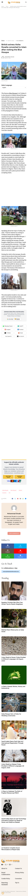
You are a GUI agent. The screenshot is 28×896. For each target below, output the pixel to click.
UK (9, 492)
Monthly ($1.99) (19, 477)
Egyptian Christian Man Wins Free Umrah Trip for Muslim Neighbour (12, 603)
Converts (4, 492)
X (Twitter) (8, 332)
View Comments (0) (14, 533)
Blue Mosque (13, 93)
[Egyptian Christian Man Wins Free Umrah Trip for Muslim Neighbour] (14, 590)
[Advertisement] (14, 26)
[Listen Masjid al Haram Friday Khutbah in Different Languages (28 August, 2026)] (14, 645)
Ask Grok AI (21, 336)
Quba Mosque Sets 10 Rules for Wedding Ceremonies (11, 714)
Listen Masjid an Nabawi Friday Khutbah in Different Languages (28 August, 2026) (12, 766)
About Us (4, 868)
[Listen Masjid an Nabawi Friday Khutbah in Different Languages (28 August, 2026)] (14, 755)
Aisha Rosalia (5, 490)
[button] (2, 2)
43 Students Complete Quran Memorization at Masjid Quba (10, 848)
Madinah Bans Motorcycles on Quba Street (12, 630)
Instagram (8, 329)
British (20, 490)
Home (2, 6)
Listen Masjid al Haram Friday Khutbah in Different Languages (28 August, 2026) (13, 659)
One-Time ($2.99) (8, 477)
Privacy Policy (19, 872)
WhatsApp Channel (8, 326)
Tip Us (17, 882)
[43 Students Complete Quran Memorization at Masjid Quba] (14, 836)
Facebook (21, 329)
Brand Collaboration (5, 873)
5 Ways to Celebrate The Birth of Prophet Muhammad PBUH (11, 792)
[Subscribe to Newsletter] (17, 319)
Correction (18, 878)
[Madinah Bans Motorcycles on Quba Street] (14, 618)
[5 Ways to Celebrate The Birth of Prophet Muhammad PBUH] (14, 780)
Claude (21, 332)
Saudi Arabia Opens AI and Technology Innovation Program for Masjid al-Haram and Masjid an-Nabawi (13, 820)
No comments (20, 40)
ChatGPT (21, 326)
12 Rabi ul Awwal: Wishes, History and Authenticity (13, 687)
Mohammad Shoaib (9, 56)
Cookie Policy (5, 878)
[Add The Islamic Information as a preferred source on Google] (10, 319)
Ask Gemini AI (8, 336)
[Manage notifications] (3, 893)
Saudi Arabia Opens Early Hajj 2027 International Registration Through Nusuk (12, 743)
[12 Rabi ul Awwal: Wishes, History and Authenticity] (14, 674)
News (7, 6)
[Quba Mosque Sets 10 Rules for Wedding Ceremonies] (14, 702)
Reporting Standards (4, 883)
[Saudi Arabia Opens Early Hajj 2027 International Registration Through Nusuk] (14, 729)
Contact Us (18, 868)
